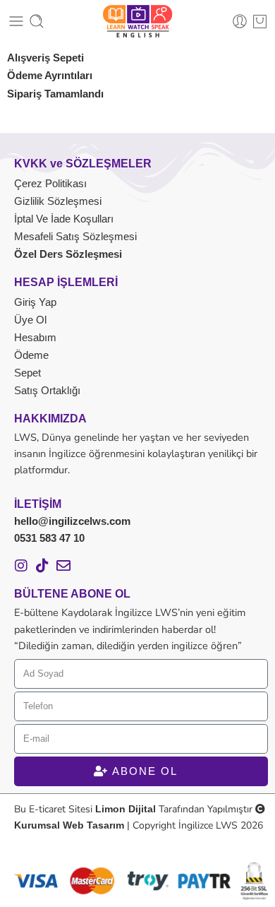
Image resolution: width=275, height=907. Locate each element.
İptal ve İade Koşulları (64, 219)
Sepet (27, 373)
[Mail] (63, 566)
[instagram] (21, 566)
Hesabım (35, 337)
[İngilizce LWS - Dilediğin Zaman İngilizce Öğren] (137, 21)
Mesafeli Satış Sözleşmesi (75, 236)
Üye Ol (30, 320)
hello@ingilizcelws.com (72, 521)
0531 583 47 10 (49, 538)
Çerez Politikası (50, 183)
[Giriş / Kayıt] (239, 21)
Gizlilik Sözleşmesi (58, 201)
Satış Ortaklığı (47, 390)
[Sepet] (260, 21)
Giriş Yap (35, 302)
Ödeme (31, 355)
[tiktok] (42, 566)
